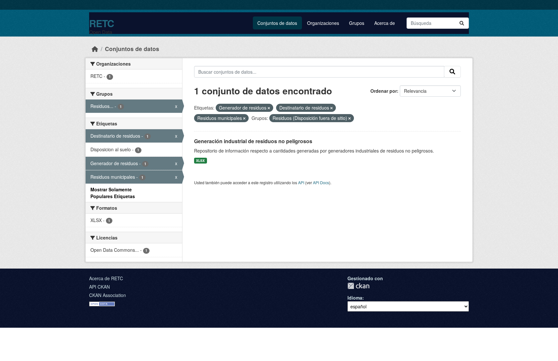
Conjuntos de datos (277, 23)
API (301, 182)
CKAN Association (107, 295)
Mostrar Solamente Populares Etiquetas (112, 192)
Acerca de (384, 23)
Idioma (354, 297)
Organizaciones (323, 23)
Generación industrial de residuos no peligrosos (253, 141)
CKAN (358, 285)
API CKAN (99, 286)
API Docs (321, 182)
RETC (101, 23)
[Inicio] (95, 49)
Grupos (356, 23)
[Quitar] (269, 108)
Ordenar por (383, 91)
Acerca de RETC (106, 278)
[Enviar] (461, 23)
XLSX (200, 160)
